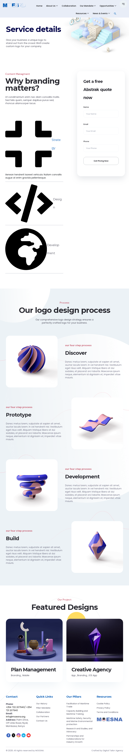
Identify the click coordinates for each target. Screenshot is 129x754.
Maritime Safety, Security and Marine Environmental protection (79, 721)
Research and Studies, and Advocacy (79, 730)
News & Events (100, 13)
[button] (115, 13)
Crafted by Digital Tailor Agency (107, 750)
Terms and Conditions (107, 712)
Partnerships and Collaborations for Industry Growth (75, 738)
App (73, 675)
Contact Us (41, 720)
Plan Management (33, 670)
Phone (86, 141)
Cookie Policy (103, 703)
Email (85, 124)
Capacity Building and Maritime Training (77, 712)
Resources (81, 13)
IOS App (93, 675)
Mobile (25, 675)
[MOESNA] (15, 5)
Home (39, 5)
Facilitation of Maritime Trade (77, 705)
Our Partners (42, 716)
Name (86, 107)
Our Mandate (86, 5)
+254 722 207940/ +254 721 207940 (19, 709)
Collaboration (69, 5)
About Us (50, 5)
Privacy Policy (103, 707)
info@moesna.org (15, 716)
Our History (41, 703)
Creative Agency (91, 670)
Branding (16, 675)
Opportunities (107, 5)
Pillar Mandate (43, 707)
